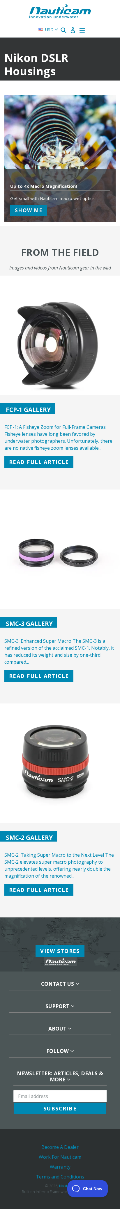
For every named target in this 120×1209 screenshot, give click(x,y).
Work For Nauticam (60, 1157)
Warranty (60, 1167)
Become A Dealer (60, 1147)
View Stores (60, 950)
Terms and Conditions (60, 1177)
